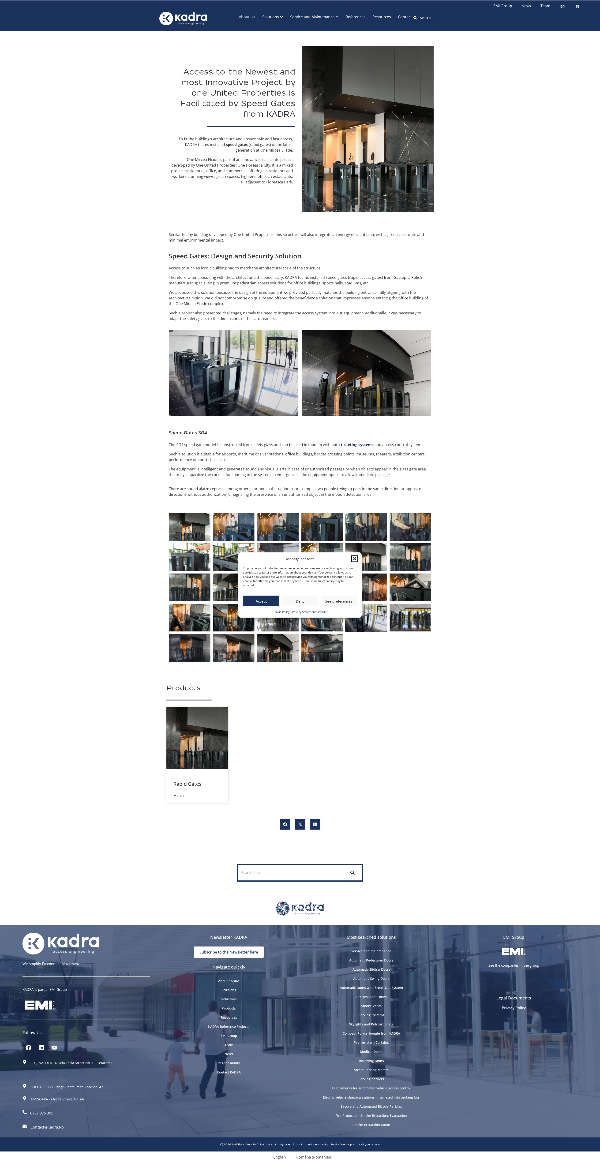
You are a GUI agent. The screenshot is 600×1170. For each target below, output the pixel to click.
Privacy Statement (304, 612)
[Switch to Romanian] (577, 6)
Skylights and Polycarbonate (371, 1024)
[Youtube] (54, 1048)
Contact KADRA (229, 1072)
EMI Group (502, 5)
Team (545, 5)
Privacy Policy (514, 1007)
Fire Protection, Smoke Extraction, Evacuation (371, 1115)
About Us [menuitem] (247, 16)
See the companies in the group (513, 965)
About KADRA (228, 981)
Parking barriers (371, 1079)
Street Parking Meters (371, 1070)
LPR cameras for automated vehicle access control (371, 1088)
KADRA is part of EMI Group (44, 989)
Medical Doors (371, 1051)
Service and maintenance (371, 951)
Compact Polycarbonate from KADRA (371, 1033)
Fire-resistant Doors (371, 997)
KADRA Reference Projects (228, 1026)
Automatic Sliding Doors (371, 969)
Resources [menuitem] (381, 16)
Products (229, 1008)
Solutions (228, 990)
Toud (334, 1144)
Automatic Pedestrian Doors (371, 960)
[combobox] (425, 18)
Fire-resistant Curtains (371, 1042)
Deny (300, 601)
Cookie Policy (281, 612)
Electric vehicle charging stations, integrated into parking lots (371, 1097)
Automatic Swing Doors (371, 978)
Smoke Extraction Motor (371, 1124)
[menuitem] (272, 17)
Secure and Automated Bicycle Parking (371, 1106)
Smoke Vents (371, 1006)
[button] (354, 558)
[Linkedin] (41, 1048)
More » (178, 795)
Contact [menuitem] (405, 16)
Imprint (322, 612)
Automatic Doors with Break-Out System (371, 987)
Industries (229, 999)
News (526, 5)
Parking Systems (371, 1015)
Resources (229, 1017)
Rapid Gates (187, 784)
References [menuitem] (355, 16)
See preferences (338, 601)
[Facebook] (28, 1048)
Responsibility (229, 1063)
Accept (261, 601)
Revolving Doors (371, 1060)
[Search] (353, 872)
